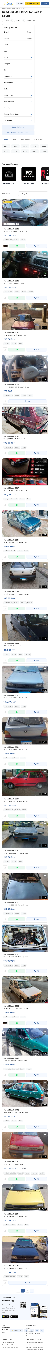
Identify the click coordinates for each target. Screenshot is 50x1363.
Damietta (9, 240)
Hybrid (30, 395)
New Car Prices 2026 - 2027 (18, 133)
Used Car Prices (18, 127)
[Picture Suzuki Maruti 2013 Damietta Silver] (25, 212)
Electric (29, 602)
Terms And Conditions (33, 1333)
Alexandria (9, 292)
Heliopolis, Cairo (11, 1173)
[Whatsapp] (17, 246)
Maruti (23, 240)
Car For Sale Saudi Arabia (10, 1347)
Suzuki (16, 240)
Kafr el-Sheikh (10, 551)
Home (28, 1328)
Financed (34, 1173)
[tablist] (25, 140)
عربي (21, 3)
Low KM (30, 292)
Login (45, 4)
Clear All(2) (30, 20)
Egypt (16, 1330)
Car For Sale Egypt (8, 1342)
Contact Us (29, 1331)
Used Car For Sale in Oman (34, 1349)
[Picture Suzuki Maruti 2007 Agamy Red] (25, 471)
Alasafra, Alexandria (12, 1069)
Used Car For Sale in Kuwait (34, 1342)
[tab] (6, 140)
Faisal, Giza (9, 810)
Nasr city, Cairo (10, 1225)
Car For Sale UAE (7, 1345)
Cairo (7, 343)
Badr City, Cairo (10, 1276)
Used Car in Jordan (32, 1345)
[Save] (45, 202)
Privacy (28, 1336)
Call (38, 246)
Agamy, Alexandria (11, 499)
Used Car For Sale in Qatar (34, 1347)
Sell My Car (33, 4)
